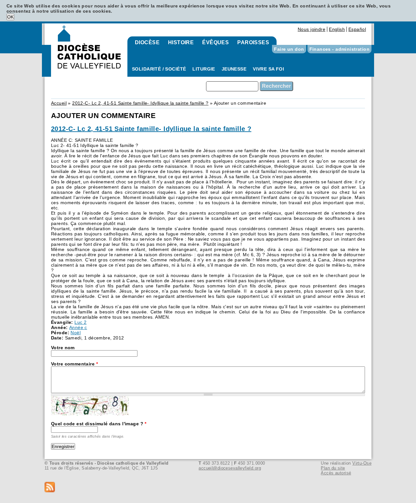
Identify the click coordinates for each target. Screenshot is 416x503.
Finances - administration (339, 49)
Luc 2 (80, 322)
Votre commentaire (74, 363)
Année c (78, 327)
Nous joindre (311, 29)
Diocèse (147, 42)
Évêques (215, 42)
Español (357, 29)
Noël (76, 332)
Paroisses (253, 42)
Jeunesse (234, 69)
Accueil (59, 103)
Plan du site (333, 468)
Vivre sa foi (268, 69)
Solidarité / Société (159, 69)
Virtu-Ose (361, 463)
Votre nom (63, 347)
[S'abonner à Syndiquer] (208, 487)
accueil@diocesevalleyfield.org (230, 468)
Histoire (181, 42)
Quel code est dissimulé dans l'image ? (99, 423)
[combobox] (232, 86)
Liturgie (203, 69)
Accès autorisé (336, 472)
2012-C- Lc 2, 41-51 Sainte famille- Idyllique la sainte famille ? (140, 103)
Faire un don (289, 49)
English (337, 29)
